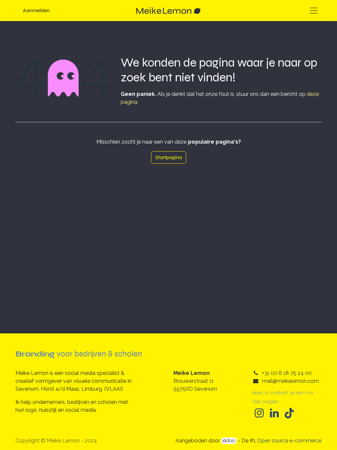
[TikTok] (289, 413)
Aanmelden (36, 10)
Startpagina (168, 157)
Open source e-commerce (289, 440)
